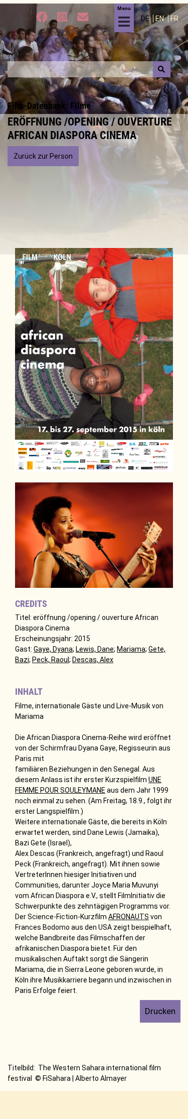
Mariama (131, 649)
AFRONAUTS (128, 917)
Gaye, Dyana (53, 649)
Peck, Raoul (50, 660)
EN (160, 19)
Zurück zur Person (43, 156)
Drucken (160, 1011)
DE (146, 19)
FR (174, 19)
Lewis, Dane (95, 649)
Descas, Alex (92, 660)
